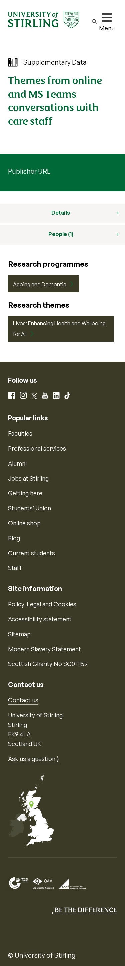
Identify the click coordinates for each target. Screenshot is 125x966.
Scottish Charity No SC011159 (48, 663)
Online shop (24, 523)
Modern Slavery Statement (44, 649)
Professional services (37, 448)
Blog (14, 538)
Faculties (20, 433)
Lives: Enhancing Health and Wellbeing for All (59, 328)
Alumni (17, 463)
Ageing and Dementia (39, 284)
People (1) (60, 234)
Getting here (25, 493)
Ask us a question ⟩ (33, 758)
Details (60, 212)
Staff (15, 567)
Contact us (23, 700)
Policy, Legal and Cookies (42, 604)
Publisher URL (29, 171)
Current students (31, 553)
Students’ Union (29, 508)
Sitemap (19, 634)
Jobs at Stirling (28, 478)
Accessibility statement (40, 619)
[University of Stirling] (43, 18)
